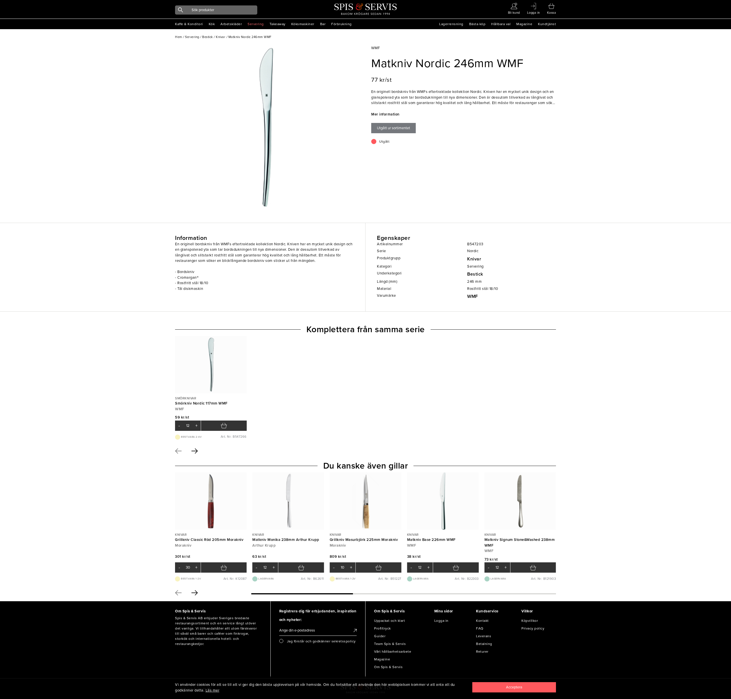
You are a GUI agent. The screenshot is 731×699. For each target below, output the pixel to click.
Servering (256, 24)
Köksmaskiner (302, 24)
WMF (472, 296)
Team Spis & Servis (390, 644)
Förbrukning (341, 24)
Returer (482, 652)
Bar (323, 24)
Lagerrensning (451, 24)
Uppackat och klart (389, 621)
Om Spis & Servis (388, 667)
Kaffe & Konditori (189, 24)
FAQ (479, 628)
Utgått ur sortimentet (393, 128)
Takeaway (278, 24)
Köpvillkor (529, 621)
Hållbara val (501, 24)
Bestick (475, 274)
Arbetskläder (231, 24)
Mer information (385, 114)
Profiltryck (382, 628)
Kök (212, 24)
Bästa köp (477, 24)
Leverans (483, 636)
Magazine (524, 24)
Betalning (484, 644)
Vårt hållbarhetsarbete (392, 652)
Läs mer (213, 690)
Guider (379, 636)
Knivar (474, 259)
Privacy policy (532, 628)
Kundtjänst (547, 24)
